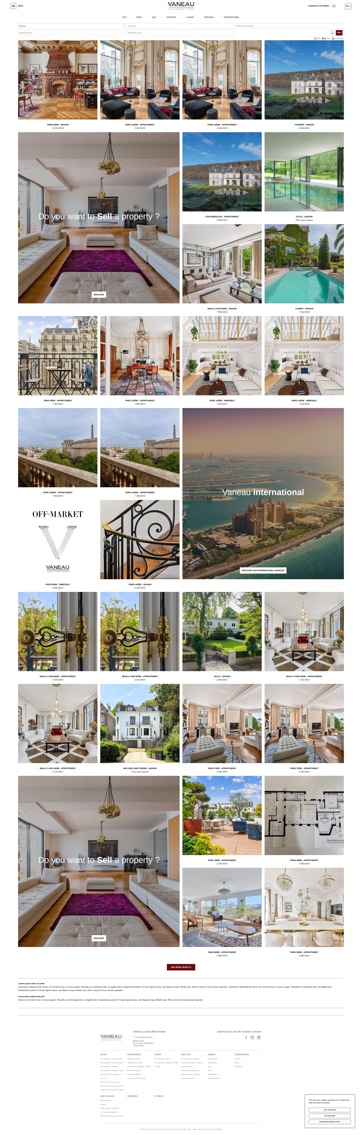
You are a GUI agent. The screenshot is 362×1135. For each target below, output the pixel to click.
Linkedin (259, 1037)
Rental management (134, 1074)
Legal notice (174, 1129)
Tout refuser (329, 1116)
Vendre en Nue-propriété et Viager (139, 1066)
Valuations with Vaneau (135, 1063)
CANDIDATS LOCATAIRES (318, 6)
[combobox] (71, 26)
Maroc (237, 1063)
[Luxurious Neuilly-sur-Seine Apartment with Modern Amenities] (57, 636)
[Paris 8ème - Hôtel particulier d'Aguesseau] (57, 544)
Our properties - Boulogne (109, 1066)
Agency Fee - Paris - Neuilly (192, 1129)
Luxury (190, 17)
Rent (139, 17)
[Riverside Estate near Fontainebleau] (304, 84)
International (231, 17)
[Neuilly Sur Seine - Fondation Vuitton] (304, 636)
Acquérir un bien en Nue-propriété (112, 1090)
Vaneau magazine (214, 1078)
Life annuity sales (187, 1066)
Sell (154, 17)
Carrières (132, 1096)
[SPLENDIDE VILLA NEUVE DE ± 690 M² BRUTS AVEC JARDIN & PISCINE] (140, 728)
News (210, 1066)
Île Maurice (238, 1066)
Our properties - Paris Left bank (111, 1059)
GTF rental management (108, 1112)
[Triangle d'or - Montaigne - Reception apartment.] (57, 360)
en (347, 6)
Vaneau (211, 1055)
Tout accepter (330, 1110)
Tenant (157, 1055)
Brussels (238, 1059)
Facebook (246, 1037)
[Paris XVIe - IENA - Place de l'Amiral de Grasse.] (140, 360)
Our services (107, 1096)
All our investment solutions (190, 1059)
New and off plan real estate (190, 1074)
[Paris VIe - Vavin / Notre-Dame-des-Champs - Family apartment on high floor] (222, 912)
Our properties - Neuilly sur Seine (111, 1070)
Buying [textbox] (22, 26)
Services (209, 17)
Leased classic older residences (192, 1063)
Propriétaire (134, 1055)
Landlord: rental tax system (136, 1078)
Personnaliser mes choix (329, 1122)
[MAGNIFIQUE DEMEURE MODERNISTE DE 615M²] (222, 636)
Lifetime (103, 1104)
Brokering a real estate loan (109, 1082)
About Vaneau (212, 1059)
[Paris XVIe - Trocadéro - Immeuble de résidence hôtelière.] (222, 360)
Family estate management (190, 1070)
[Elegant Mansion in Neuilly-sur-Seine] (222, 268)
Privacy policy (146, 1129)
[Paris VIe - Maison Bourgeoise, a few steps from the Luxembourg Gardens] (57, 84)
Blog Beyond (212, 1074)
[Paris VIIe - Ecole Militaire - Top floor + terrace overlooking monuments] (222, 820)
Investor (185, 1055)
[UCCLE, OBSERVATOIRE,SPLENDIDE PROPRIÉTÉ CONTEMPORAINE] (304, 176)
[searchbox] (141, 26)
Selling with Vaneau (133, 1059)
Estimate (171, 17)
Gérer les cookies (213, 1129)
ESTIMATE (158, 1096)
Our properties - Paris (161, 1059)
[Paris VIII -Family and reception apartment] (304, 820)
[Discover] (99, 217)
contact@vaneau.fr (144, 1037)
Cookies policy (160, 1129)
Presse (210, 1070)
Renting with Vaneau (134, 1070)
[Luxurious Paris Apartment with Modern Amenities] (304, 912)
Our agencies (212, 1063)
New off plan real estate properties (112, 1086)
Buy (125, 17)
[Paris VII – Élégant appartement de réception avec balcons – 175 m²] (222, 728)
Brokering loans (105, 1100)
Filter (339, 33)
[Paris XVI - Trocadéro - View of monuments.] (57, 452)
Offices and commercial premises (111, 1116)
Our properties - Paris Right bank (111, 1063)
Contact (335, 6)
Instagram (252, 1037)
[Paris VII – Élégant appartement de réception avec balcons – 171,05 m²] (304, 728)
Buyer (103, 1055)
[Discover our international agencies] (263, 493)
